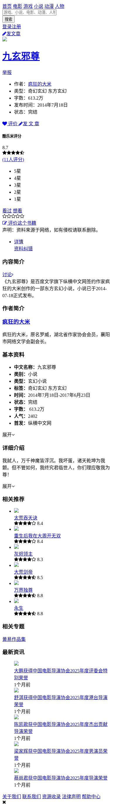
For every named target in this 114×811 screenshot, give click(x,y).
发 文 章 (31, 123)
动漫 (49, 6)
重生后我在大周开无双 (37, 535)
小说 (38, 6)
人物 (59, 6)
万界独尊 (23, 590)
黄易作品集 (14, 639)
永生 (18, 608)
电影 (17, 6)
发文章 (13, 33)
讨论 (7, 274)
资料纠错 (23, 248)
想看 (17, 210)
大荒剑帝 (23, 572)
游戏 (28, 6)
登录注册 (11, 26)
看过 (7, 210)
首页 (7, 6)
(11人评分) (13, 159)
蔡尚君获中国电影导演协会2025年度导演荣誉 (61, 777)
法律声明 (71, 796)
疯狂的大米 (39, 84)
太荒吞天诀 (25, 517)
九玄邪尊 (21, 56)
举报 (7, 72)
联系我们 (31, 796)
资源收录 (51, 796)
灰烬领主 (23, 553)
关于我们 (11, 796)
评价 (13, 123)
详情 (18, 241)
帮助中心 (91, 796)
